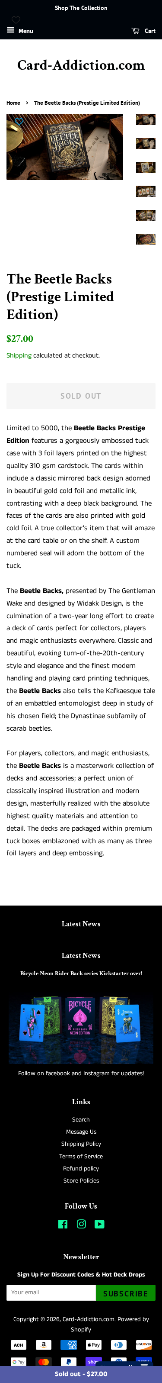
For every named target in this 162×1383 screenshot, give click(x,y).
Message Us (81, 1132)
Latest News (81, 924)
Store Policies (81, 1181)
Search (81, 1119)
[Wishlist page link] (16, 20)
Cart (149, 31)
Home (13, 102)
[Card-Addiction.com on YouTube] (100, 1226)
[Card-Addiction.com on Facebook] (63, 1226)
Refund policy (81, 1168)
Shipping (19, 356)
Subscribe (125, 1294)
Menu (25, 31)
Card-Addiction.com (81, 65)
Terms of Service (81, 1156)
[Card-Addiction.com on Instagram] (81, 1226)
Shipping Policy (81, 1144)
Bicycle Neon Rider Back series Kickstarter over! (81, 973)
